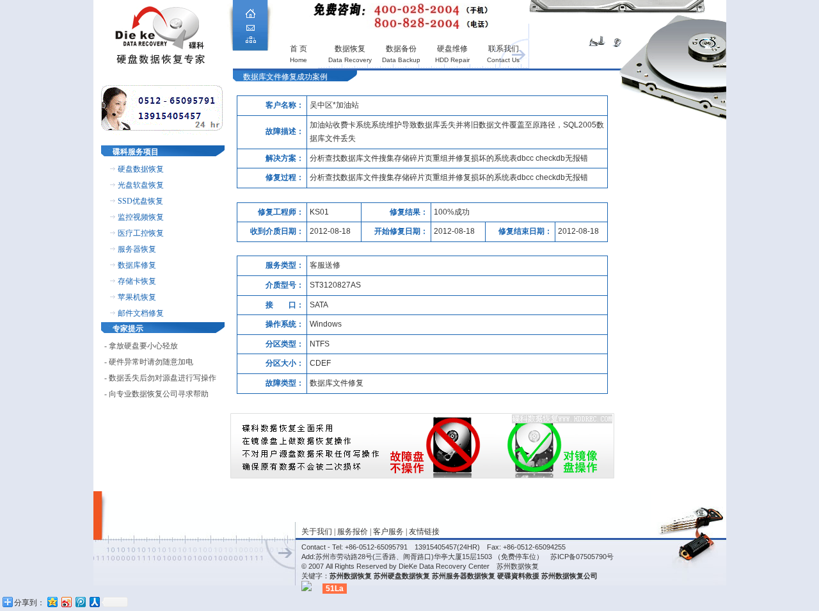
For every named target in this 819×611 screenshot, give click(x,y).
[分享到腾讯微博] (80, 602)
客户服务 (388, 531)
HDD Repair (452, 59)
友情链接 (424, 531)
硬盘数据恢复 (141, 169)
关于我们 (316, 531)
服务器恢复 (137, 249)
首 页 (298, 48)
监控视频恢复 (141, 217)
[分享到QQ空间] (52, 602)
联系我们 (503, 48)
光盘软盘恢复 (141, 185)
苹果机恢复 (137, 297)
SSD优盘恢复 (140, 201)
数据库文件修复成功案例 (285, 76)
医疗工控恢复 (141, 233)
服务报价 (352, 531)
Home (298, 59)
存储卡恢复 (137, 281)
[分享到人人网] (94, 602)
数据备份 (401, 48)
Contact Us (503, 59)
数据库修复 (137, 265)
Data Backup (401, 59)
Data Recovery (350, 59)
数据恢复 (350, 48)
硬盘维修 (452, 48)
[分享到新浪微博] (66, 602)
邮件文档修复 (141, 313)
